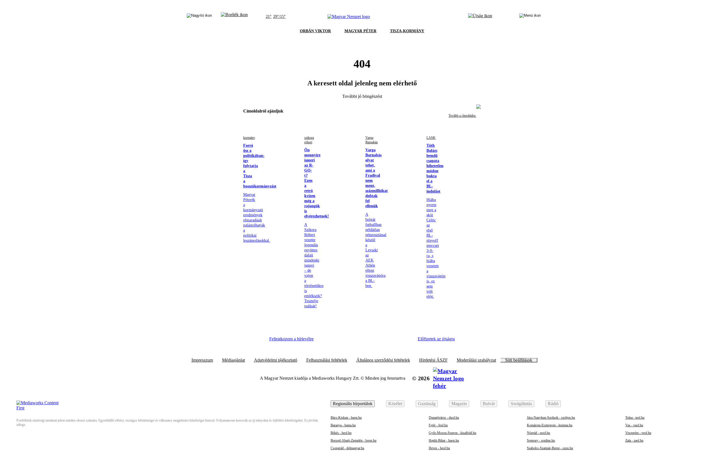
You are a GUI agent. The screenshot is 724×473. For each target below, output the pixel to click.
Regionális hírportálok (352, 403)
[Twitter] (358, 340)
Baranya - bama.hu (343, 425)
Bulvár (489, 403)
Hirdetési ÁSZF (433, 360)
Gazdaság (427, 403)
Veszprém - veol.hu (638, 433)
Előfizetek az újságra (436, 338)
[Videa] (373, 340)
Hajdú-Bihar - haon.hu (444, 440)
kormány (249, 138)
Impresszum (202, 360)
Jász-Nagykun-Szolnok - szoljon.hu (551, 418)
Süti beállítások (518, 360)
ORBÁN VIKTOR (315, 31)
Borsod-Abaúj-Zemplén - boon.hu (353, 440)
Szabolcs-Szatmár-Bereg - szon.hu (550, 448)
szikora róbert (309, 140)
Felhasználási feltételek (326, 360)
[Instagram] (342, 340)
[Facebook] (326, 340)
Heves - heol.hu (439, 448)
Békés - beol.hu (341, 433)
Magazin (459, 403)
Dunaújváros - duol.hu (444, 418)
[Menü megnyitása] (530, 16)
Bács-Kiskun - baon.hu (346, 418)
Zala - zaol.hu (634, 440)
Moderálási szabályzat (476, 360)
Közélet (395, 403)
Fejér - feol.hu (438, 425)
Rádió (553, 403)
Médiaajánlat (233, 360)
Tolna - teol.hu (635, 418)
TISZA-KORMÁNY (407, 31)
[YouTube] (388, 340)
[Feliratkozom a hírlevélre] (234, 16)
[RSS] (404, 340)
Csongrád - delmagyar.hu (347, 448)
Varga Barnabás (371, 140)
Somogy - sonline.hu (541, 440)
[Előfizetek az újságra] (480, 16)
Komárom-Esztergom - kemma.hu (549, 425)
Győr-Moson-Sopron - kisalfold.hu (452, 433)
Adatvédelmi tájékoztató (275, 360)
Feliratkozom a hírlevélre (291, 338)
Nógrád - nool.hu (538, 433)
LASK (431, 138)
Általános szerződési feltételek (383, 360)
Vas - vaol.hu (634, 425)
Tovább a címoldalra (462, 116)
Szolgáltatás (521, 403)
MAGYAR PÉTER (360, 31)
